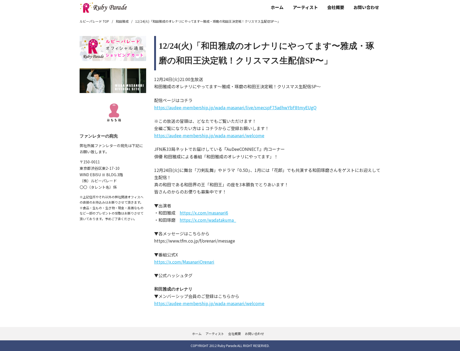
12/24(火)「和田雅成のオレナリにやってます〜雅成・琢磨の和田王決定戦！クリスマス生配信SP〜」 (208, 21)
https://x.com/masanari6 (204, 212)
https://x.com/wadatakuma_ (208, 220)
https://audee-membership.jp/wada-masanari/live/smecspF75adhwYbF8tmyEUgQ (235, 107)
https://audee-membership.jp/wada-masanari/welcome (209, 135)
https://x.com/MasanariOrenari (184, 262)
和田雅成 (122, 21)
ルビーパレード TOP (94, 21)
